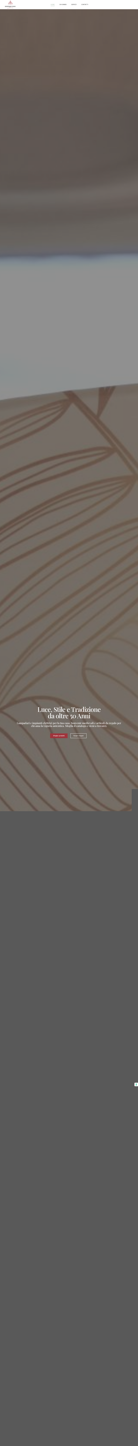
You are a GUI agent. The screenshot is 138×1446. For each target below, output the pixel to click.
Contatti (84, 5)
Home (53, 5)
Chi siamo (63, 5)
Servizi (74, 5)
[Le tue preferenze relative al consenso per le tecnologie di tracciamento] (136, 1084)
